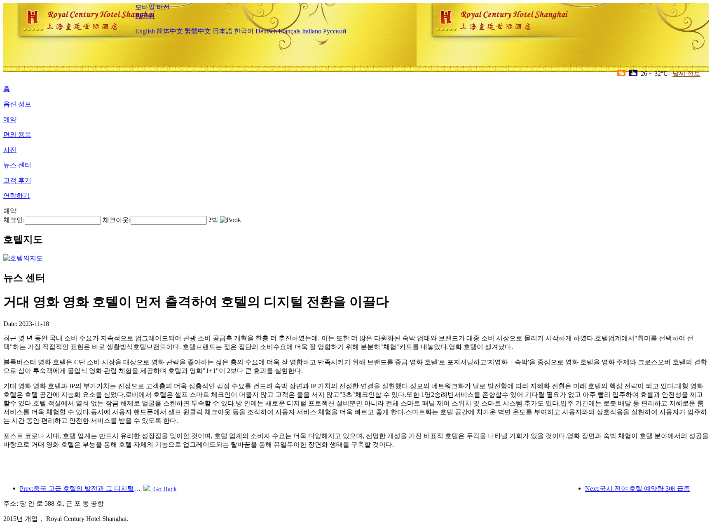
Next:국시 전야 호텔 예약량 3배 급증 (637, 488)
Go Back (163, 488)
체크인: (14, 219)
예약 (9, 119)
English (145, 31)
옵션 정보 (17, 104)
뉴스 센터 (17, 165)
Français (289, 31)
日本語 (222, 31)
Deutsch (266, 31)
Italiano (311, 31)
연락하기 (16, 195)
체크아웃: (117, 219)
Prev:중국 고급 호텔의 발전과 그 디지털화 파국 (81, 488)
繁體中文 (198, 31)
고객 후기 (17, 180)
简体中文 (170, 31)
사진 (9, 149)
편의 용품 (17, 134)
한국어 (145, 15)
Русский (335, 31)
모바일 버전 (152, 7)
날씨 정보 (686, 73)
